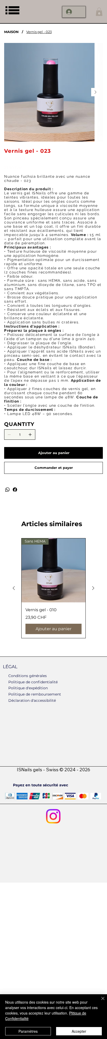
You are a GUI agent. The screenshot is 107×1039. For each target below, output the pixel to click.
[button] (99, 12)
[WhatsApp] (7, 489)
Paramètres (28, 1031)
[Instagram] (53, 816)
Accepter (79, 1031)
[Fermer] (99, 1001)
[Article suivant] (93, 588)
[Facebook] (15, 489)
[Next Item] (95, 92)
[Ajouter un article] (30, 434)
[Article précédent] (14, 588)
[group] (53, 588)
